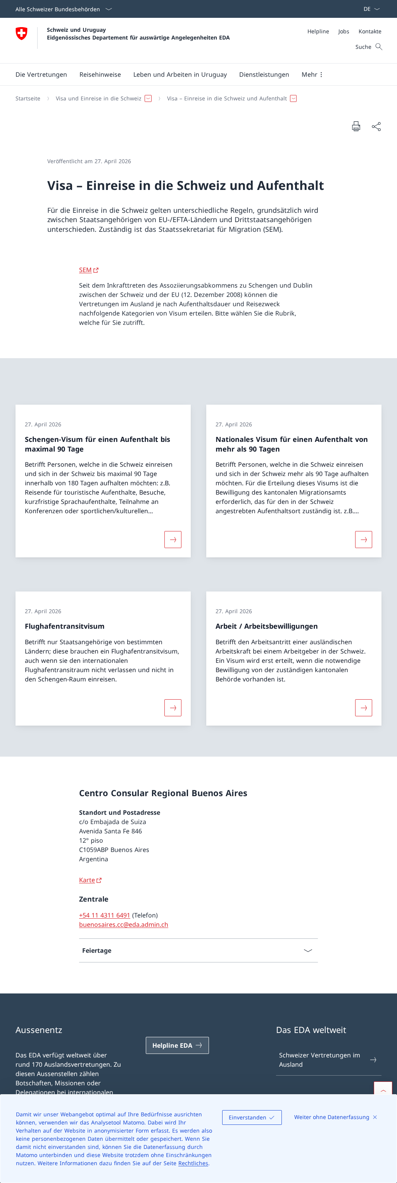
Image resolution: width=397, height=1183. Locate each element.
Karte (87, 880)
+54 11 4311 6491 (104, 915)
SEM (85, 270)
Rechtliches (193, 1163)
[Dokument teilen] (376, 126)
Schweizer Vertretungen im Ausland (319, 1060)
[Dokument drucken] (356, 126)
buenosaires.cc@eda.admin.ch (123, 924)
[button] (41, 74)
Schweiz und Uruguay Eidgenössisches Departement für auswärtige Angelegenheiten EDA (138, 33)
